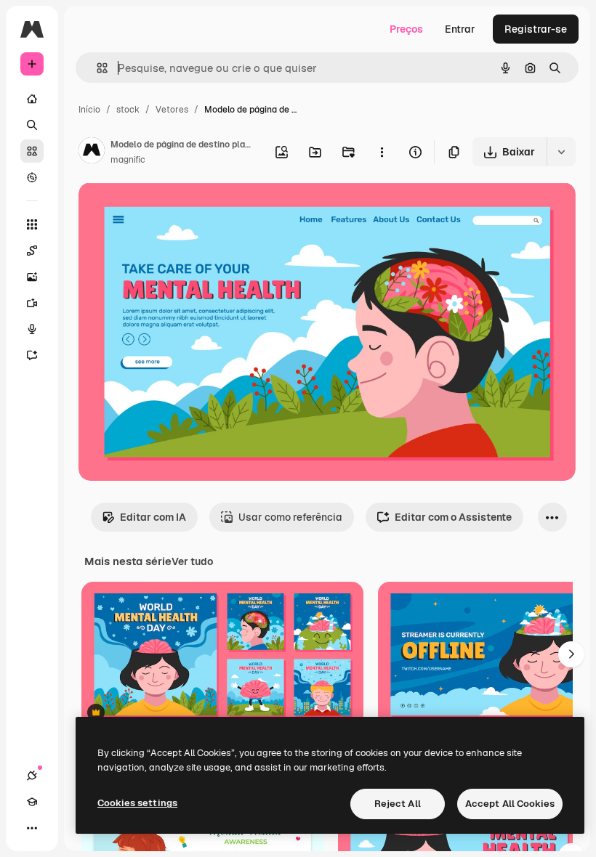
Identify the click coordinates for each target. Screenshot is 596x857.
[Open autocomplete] (96, 67)
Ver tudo (192, 561)
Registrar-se (535, 29)
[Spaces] (32, 250)
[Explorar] (32, 177)
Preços (406, 29)
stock (128, 109)
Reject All (397, 803)
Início (89, 109)
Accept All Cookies (510, 803)
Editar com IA (153, 517)
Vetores (172, 109)
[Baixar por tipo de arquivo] (561, 151)
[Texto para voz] (32, 329)
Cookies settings (137, 803)
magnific (127, 160)
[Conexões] (32, 775)
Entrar (460, 29)
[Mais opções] (381, 151)
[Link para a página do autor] (91, 152)
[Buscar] (32, 125)
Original (171, 210)
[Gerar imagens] (32, 276)
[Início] (32, 98)
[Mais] (32, 828)
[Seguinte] (571, 654)
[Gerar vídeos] (32, 302)
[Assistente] (32, 355)
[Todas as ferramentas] (32, 224)
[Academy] (32, 801)
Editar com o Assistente (453, 517)
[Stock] (32, 151)
